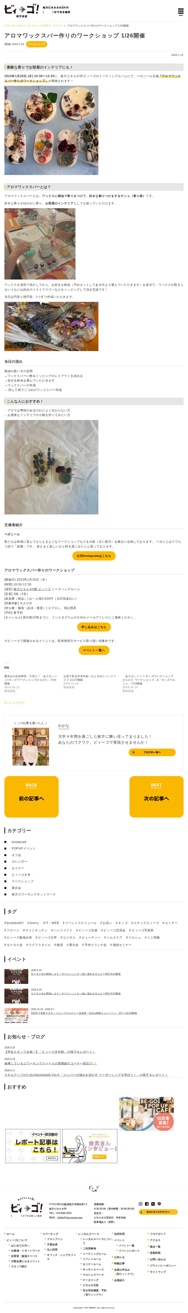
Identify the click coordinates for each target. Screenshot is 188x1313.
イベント (58, 25)
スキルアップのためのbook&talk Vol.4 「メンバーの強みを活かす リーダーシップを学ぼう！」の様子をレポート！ (86, 1074)
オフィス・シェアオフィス (61, 1256)
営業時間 (155, 1252)
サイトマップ (158, 1271)
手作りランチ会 (96, 944)
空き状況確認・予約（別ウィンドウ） (94, 1292)
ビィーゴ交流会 (115, 930)
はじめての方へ (20, 1245)
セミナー (18, 868)
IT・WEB (52, 923)
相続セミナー (122, 944)
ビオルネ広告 (91, 1285)
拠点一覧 (155, 1246)
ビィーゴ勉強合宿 (19, 937)
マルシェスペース (93, 1274)
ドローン (13, 930)
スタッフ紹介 (19, 1266)
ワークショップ (36, 44)
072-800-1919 (63, 1213)
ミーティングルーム (94, 1253)
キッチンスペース (93, 1269)
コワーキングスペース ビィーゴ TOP (26, 25)
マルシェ (135, 937)
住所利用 (119, 1233)
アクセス (155, 1240)
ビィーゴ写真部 (143, 930)
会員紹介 (119, 1280)
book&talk (19, 842)
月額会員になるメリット (25, 1261)
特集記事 (119, 1263)
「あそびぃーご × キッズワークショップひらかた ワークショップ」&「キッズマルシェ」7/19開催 (149, 680)
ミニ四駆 (153, 937)
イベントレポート (129, 1250)
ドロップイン (55, 1239)
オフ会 (16, 855)
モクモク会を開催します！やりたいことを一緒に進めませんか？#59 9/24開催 (76, 974)
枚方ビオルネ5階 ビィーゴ (32, 589)
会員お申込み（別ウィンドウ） (124, 1271)
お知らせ (119, 1257)
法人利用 (52, 1249)
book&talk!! (15, 923)
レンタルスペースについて (97, 1241)
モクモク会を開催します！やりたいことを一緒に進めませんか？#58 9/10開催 (76, 993)
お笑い (107, 923)
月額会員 (52, 1244)
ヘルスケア (114, 937)
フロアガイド (158, 1233)
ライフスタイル (40, 944)
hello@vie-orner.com (70, 1217)
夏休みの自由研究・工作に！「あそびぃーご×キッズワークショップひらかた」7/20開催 (30, 680)
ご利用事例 (89, 1248)
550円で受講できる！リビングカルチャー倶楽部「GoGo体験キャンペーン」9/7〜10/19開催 (84, 1013)
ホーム (11, 1233)
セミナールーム (92, 1264)
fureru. (34, 923)
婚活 (60, 944)
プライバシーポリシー (163, 1265)
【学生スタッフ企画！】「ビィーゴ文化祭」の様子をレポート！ (49, 1051)
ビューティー (91, 937)
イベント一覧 (127, 1245)
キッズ (123, 923)
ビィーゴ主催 (88, 930)
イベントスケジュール (81, 923)
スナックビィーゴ (146, 923)
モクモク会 (15, 944)
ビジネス (69, 937)
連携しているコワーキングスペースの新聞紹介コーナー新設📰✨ (50, 1063)
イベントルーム (92, 1259)
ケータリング (91, 1280)
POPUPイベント (24, 848)
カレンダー (20, 861)
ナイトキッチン (37, 930)
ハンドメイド (16, 702)
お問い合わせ (158, 1259)
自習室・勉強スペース (24, 1256)
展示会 (16, 887)
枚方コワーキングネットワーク (34, 894)
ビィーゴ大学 (21, 874)
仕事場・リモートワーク (25, 1250)
